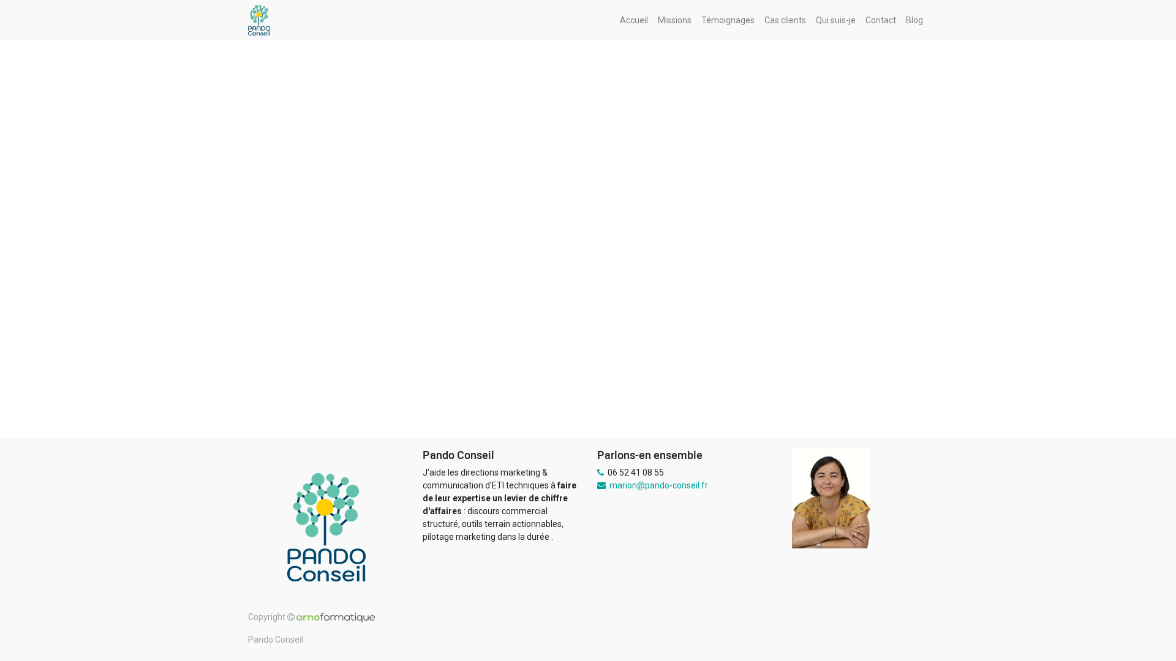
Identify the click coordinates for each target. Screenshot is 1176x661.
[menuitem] (634, 20)
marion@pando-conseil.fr (658, 485)
